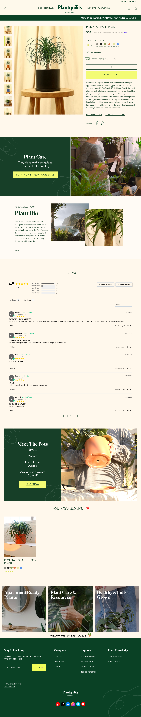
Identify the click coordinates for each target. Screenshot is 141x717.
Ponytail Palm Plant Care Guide (35, 175)
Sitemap (57, 667)
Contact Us (59, 661)
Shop (40, 8)
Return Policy (87, 661)
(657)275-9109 (9, 686)
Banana (114, 44)
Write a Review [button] (125, 284)
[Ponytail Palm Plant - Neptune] (21, 568)
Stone (97, 44)
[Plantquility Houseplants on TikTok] (63, 704)
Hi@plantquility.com (13, 684)
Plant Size (89, 40)
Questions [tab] (27, 300)
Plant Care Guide (115, 656)
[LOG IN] (128, 8)
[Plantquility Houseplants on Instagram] (73, 704)
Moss (105, 44)
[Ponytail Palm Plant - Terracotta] (14, 568)
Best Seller (49, 8)
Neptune (118, 44)
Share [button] (13, 325)
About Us (58, 656)
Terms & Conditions (89, 672)
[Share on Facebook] (97, 123)
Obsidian (101, 44)
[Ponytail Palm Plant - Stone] (5, 568)
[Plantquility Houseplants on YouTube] (83, 704)
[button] (128, 325)
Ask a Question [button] (106, 284)
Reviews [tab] (13, 300)
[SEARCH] (5, 8)
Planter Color (100, 40)
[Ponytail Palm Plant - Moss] (11, 568)
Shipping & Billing (88, 656)
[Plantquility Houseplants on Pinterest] (58, 704)
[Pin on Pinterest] (102, 123)
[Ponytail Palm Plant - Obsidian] (8, 568)
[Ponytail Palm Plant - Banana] (18, 568)
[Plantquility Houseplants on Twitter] (78, 704)
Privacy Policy (87, 667)
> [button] (77, 416)
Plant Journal (104, 8)
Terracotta (109, 44)
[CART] (135, 8)
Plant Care (91, 8)
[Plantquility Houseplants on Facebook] (68, 704)
